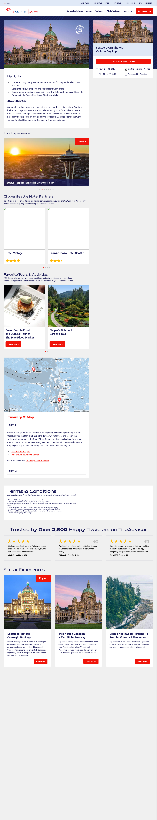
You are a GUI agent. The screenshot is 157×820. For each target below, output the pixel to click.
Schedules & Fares (75, 11)
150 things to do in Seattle (37, 460)
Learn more (13, 344)
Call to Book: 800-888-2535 (123, 61)
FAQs (107, 3)
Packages (99, 11)
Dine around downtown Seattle (25, 455)
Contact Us (117, 3)
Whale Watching (113, 11)
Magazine (128, 11)
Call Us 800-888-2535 (146, 3)
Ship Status (98, 3)
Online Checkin (130, 3)
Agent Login (85, 3)
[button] (39, 189)
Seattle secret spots (20, 451)
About (88, 11)
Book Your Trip (144, 11)
